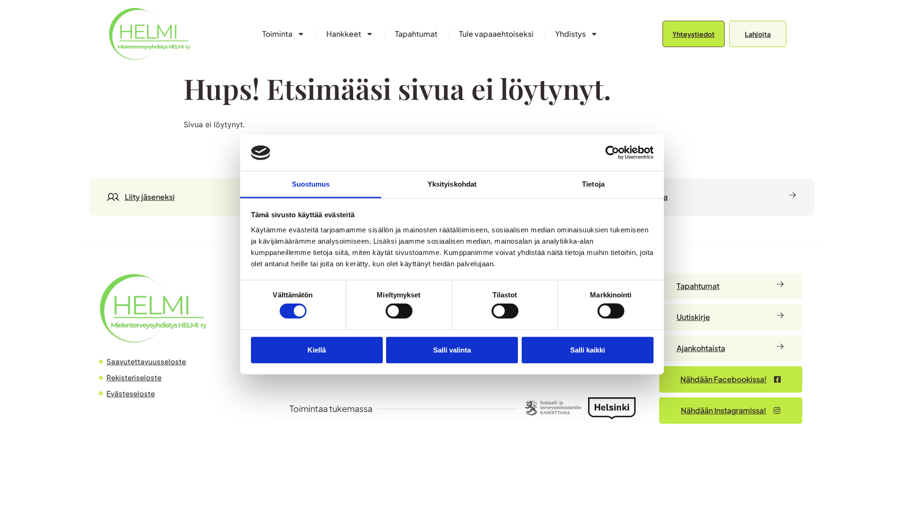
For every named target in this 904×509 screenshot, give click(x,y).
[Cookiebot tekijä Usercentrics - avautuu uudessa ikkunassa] (612, 153)
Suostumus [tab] (311, 184)
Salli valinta (452, 349)
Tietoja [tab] (593, 184)
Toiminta (277, 34)
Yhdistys (570, 34)
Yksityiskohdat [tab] (452, 184)
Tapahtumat (416, 34)
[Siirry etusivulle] (149, 33)
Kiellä (316, 349)
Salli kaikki (587, 349)
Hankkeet (343, 34)
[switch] (399, 311)
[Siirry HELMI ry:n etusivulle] (153, 308)
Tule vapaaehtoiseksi (496, 34)
